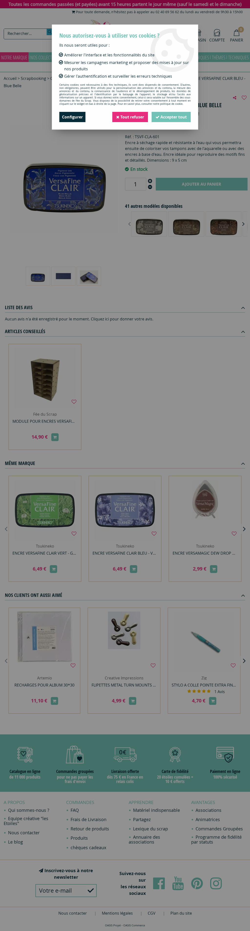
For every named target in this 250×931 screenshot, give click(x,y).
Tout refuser (131, 117)
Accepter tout (173, 117)
